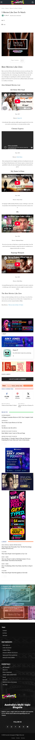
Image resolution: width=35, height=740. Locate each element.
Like (7, 392)
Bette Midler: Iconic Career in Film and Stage (13, 433)
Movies (7, 8)
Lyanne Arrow (4, 604)
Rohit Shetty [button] (19, 157)
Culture (4, 551)
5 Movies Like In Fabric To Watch (15, 304)
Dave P (7, 15)
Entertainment (6, 415)
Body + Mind (5, 557)
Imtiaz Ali (19, 118)
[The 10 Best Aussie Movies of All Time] (14, 613)
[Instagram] (11, 726)
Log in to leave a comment (17, 379)
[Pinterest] (15, 726)
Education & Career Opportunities (11, 544)
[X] (13, 355)
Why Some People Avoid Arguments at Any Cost (14, 553)
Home (3, 8)
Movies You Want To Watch (16, 8)
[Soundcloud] (19, 726)
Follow (17, 392)
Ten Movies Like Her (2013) (9, 428)
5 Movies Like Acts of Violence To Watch (25, 406)
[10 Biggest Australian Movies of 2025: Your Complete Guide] (17, 595)
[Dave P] (3, 15)
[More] (30, 28)
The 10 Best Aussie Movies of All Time (12, 422)
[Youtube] (27, 726)
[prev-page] (3, 443)
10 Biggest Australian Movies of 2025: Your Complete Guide (17, 417)
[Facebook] (7, 726)
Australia (4, 420)
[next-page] (5, 443)
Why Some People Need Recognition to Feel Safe (14, 572)
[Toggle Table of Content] (21, 60)
